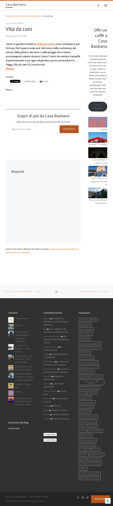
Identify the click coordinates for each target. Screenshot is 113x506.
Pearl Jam (85, 435)
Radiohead (97, 454)
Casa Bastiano (35, 16)
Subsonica (94, 459)
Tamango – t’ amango (98, 144)
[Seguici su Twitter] (87, 497)
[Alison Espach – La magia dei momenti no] (97, 171)
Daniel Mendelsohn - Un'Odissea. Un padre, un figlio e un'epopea (24, 377)
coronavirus (86, 357)
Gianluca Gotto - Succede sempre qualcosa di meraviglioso (22, 337)
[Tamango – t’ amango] (97, 137)
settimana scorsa (45, 44)
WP (16, 501)
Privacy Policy (50, 434)
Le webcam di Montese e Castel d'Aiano (22, 348)
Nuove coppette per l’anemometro (98, 201)
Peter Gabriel (87, 445)
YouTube (94, 478)
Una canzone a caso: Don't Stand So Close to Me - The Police (24, 401)
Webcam (19, 325)
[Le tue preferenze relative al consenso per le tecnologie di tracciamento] (108, 501)
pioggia (84, 450)
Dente (83, 376)
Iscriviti (69, 129)
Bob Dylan (85, 334)
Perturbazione (87, 440)
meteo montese (88, 416)
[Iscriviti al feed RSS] (78, 497)
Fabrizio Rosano (50, 369)
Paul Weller (95, 431)
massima (85, 412)
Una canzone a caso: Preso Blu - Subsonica (24, 368)
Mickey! (10, 68)
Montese (24, 16)
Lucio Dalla (86, 407)
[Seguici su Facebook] (83, 497)
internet (94, 388)
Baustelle (85, 324)
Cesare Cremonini (89, 348)
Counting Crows (88, 362)
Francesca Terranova (52, 336)
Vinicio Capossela (89, 473)
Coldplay (84, 353)
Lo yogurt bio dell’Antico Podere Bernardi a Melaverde (56, 321)
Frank (83, 388)
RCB (82, 459)
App (95, 319)
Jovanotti (85, 397)
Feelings (103, 129)
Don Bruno (96, 376)
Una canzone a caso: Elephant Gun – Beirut (56, 339)
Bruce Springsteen (90, 343)
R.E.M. (83, 454)
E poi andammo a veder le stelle (99, 161)
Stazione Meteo (22, 318)
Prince (95, 450)
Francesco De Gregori (91, 382)
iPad (82, 393)
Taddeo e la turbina (59, 410)
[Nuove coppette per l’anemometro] (97, 193)
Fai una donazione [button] (97, 106)
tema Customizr (38, 501)
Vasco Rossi (93, 464)
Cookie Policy (50, 440)
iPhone (92, 393)
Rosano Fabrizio (50, 391)
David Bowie (86, 372)
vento (83, 469)
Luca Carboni (87, 402)
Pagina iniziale (12, 16)
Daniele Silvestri (89, 367)
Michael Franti (87, 421)
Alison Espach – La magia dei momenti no (98, 181)
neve (82, 431)
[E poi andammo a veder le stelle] (97, 152)
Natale (92, 426)
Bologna (84, 338)
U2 (81, 464)
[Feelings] (97, 122)
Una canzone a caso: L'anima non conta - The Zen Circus (23, 359)
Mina (82, 426)
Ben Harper (86, 329)
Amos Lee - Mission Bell (23, 386)
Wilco (83, 478)
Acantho (84, 319)
